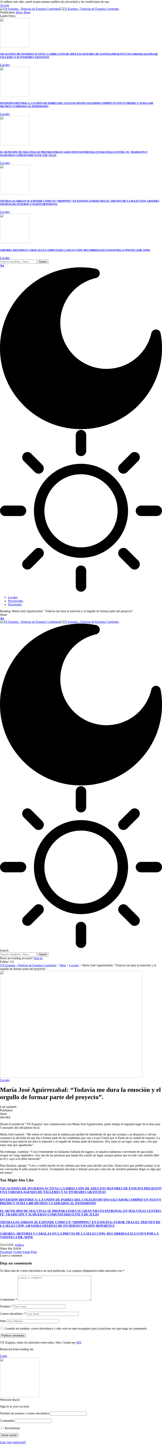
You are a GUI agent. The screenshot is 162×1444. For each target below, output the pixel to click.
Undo (3, 1356)
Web (3, 1321)
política (19, 1245)
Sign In (38, 958)
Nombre (6, 1306)
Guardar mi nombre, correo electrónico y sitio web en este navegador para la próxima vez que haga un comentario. (76, 1328)
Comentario (8, 1299)
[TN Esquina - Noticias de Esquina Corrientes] (59, 8)
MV (79, 1342)
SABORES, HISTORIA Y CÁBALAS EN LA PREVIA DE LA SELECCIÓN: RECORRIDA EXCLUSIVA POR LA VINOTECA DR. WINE (75, 250)
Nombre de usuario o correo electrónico (24, 1413)
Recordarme (12, 1428)
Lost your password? (13, 1442)
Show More (23, 12)
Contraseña (7, 1420)
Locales (5, 64)
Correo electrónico (12, 1313)
